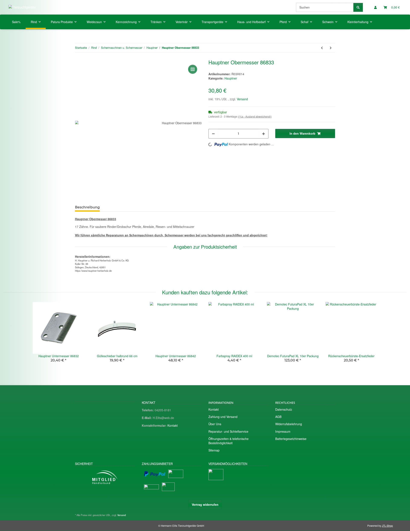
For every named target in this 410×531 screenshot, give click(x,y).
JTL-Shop (387, 525)
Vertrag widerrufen (205, 504)
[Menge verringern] (213, 133)
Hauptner (230, 78)
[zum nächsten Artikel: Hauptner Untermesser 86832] (330, 47)
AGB (278, 416)
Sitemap (214, 450)
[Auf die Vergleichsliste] (192, 69)
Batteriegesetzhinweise (290, 439)
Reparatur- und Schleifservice (228, 431)
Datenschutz (283, 409)
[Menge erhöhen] (263, 133)
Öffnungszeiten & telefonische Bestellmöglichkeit (228, 441)
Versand (242, 99)
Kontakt (172, 425)
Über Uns (214, 424)
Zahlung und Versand (222, 416)
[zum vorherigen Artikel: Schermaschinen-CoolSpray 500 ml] (322, 47)
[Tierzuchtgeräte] (22, 7)
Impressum (282, 431)
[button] (375, 7)
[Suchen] (358, 7)
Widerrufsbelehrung (288, 424)
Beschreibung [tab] (87, 207)
